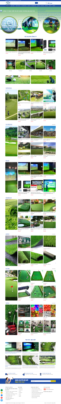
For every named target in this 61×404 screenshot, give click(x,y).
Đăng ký (52, 381)
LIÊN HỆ (54, 5)
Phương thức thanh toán (34, 391)
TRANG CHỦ (8, 5)
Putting (42, 5)
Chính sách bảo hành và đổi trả (35, 388)
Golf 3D (29, 5)
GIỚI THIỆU (12, 5)
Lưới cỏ (38, 5)
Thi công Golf (23, 5)
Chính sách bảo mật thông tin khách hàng (37, 392)
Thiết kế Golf (18, 5)
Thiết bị (46, 5)
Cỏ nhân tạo (33, 5)
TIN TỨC (50, 5)
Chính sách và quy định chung (35, 396)
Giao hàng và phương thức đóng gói (36, 393)
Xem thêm (53, 88)
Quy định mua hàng (34, 397)
